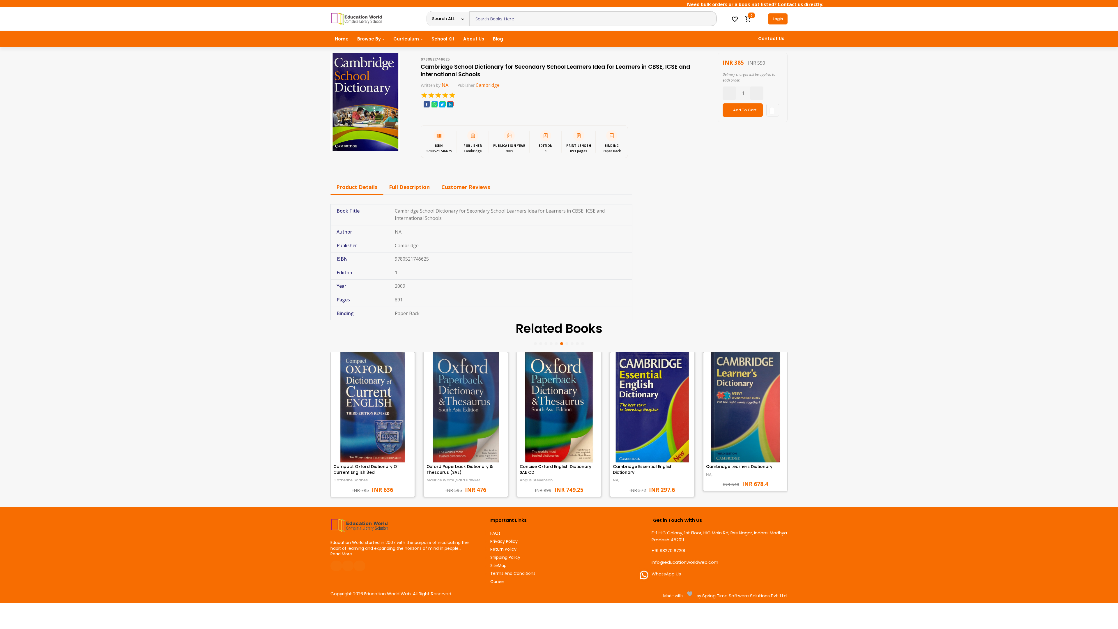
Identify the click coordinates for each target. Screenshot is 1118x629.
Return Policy (503, 549)
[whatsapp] (434, 104)
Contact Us (771, 39)
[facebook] (426, 104)
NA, (616, 480)
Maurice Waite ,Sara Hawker (453, 480)
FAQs (495, 533)
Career (497, 581)
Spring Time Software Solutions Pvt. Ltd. (744, 596)
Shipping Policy (505, 557)
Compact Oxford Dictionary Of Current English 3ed (366, 469)
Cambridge (488, 85)
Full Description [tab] (409, 186)
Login (778, 19)
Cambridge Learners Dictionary (739, 466)
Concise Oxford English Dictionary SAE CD (555, 469)
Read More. (341, 554)
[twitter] (442, 104)
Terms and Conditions (512, 573)
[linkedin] (450, 104)
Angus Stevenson (536, 480)
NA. (445, 85)
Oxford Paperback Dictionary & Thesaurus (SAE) (460, 469)
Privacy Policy (504, 541)
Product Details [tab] (356, 186)
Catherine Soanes (350, 480)
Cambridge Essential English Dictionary (643, 469)
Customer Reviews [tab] (465, 186)
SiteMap (498, 565)
